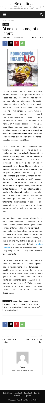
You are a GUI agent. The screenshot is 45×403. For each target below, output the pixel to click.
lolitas (23, 304)
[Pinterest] (16, 43)
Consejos (37, 393)
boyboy (26, 301)
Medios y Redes (33, 304)
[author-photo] (22, 363)
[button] (41, 14)
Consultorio (18, 396)
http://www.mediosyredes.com (22, 370)
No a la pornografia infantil (13, 307)
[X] (10, 43)
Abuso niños (18, 301)
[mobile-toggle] (4, 14)
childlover (7, 304)
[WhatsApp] (22, 43)
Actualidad (18, 393)
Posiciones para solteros (9, 340)
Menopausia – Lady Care (34, 340)
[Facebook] (5, 43)
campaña (35, 301)
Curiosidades (7, 393)
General (11, 20)
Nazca (7, 38)
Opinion (27, 307)
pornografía (36, 307)
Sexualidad (28, 393)
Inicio (4, 20)
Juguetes (28, 396)
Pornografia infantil (10, 310)
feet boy (15, 304)
